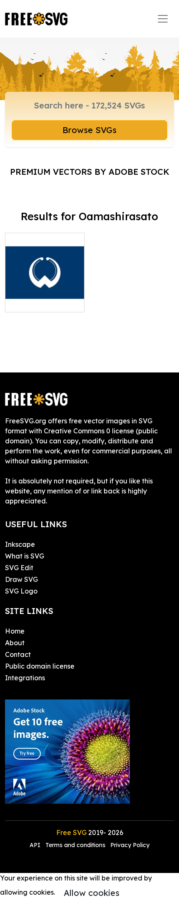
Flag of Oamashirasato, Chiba (45, 291)
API (36, 845)
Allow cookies (91, 893)
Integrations (25, 678)
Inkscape (20, 544)
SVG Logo (21, 591)
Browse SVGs (89, 130)
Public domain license (40, 666)
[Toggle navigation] (163, 19)
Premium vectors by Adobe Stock (89, 171)
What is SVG (24, 556)
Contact (18, 654)
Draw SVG (21, 579)
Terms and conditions (75, 845)
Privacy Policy (129, 845)
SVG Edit (19, 567)
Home (15, 631)
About (15, 643)
